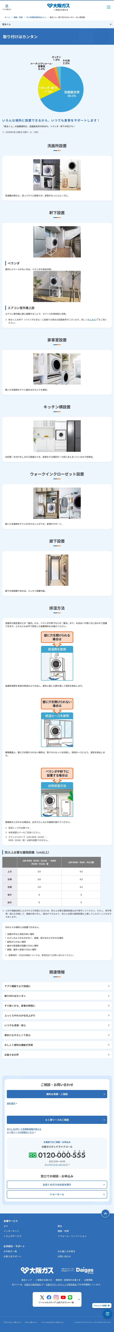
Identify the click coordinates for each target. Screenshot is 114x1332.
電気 (60, 1226)
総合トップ (27, 1279)
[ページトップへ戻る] (105, 1213)
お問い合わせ (64, 1256)
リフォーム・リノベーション (72, 1236)
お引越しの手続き (66, 1251)
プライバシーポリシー (12, 1322)
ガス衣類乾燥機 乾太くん (36, 17)
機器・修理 (18, 17)
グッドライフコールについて (56, 1164)
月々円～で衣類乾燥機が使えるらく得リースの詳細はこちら (24, 1131)
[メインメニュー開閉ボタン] (109, 7)
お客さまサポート (12, 1256)
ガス (6, 1226)
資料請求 (11, 1103)
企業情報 (88, 1279)
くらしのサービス (12, 1236)
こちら (93, 319)
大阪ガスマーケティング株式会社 (61, 1284)
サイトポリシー (31, 1322)
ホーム (7, 17)
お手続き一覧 (10, 1251)
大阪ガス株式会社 (32, 1284)
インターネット (11, 1230)
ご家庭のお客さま (43, 1279)
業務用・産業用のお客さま (68, 1279)
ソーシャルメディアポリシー (52, 1322)
